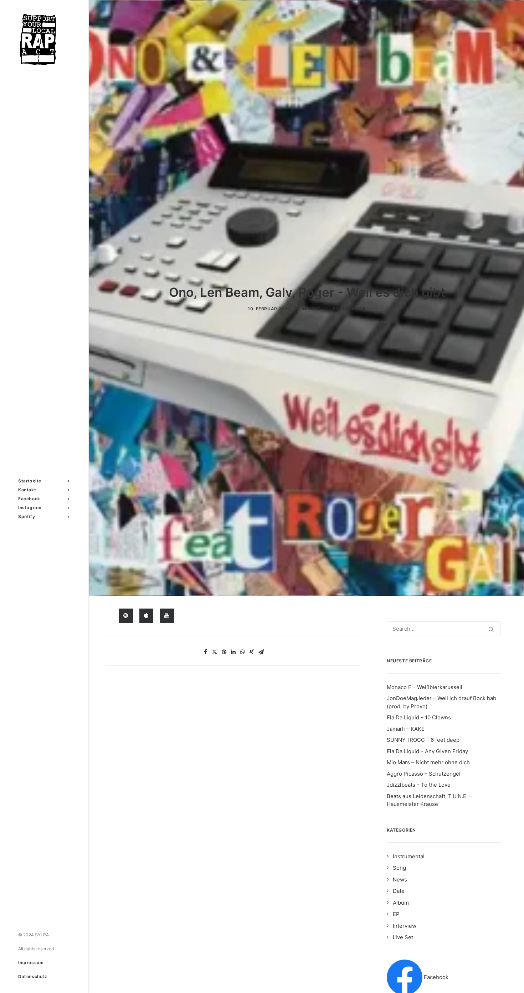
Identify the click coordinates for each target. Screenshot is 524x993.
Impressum (30, 962)
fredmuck (353, 308)
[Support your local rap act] (43, 39)
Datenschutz (32, 976)
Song (314, 308)
